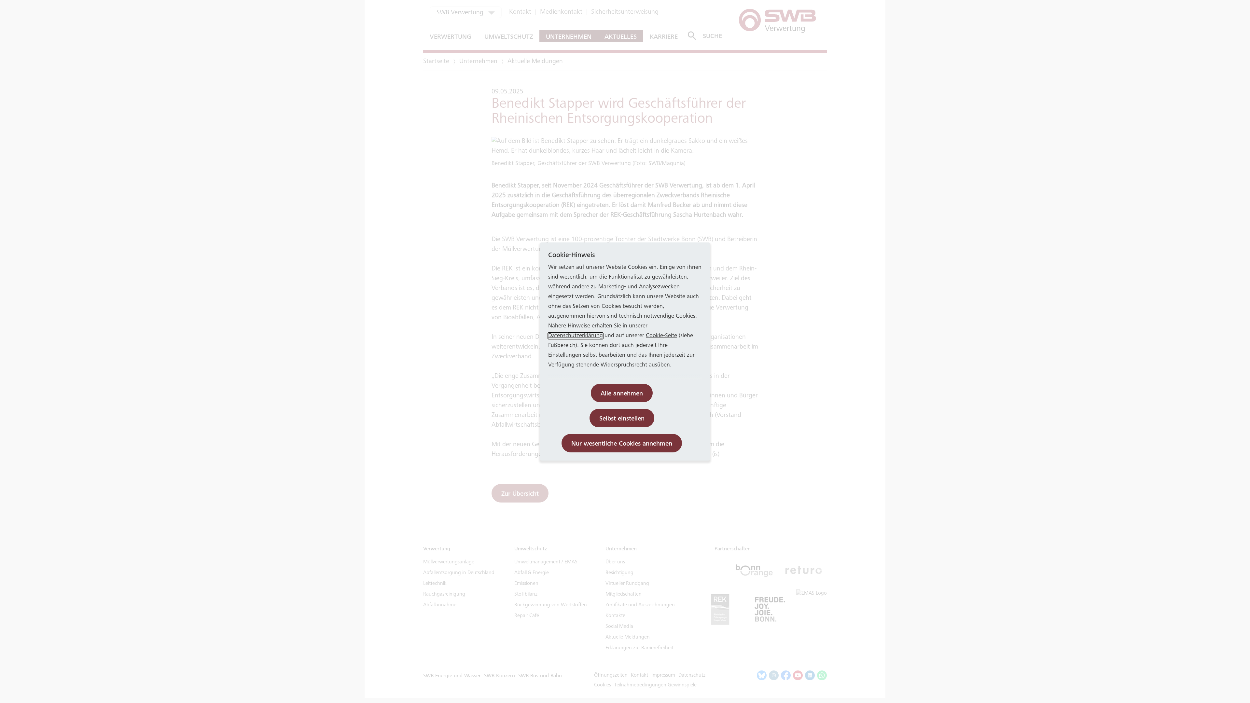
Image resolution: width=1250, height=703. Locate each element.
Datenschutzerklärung (575, 336)
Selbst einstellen (622, 418)
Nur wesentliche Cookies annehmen (621, 443)
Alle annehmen (622, 393)
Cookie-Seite (661, 336)
